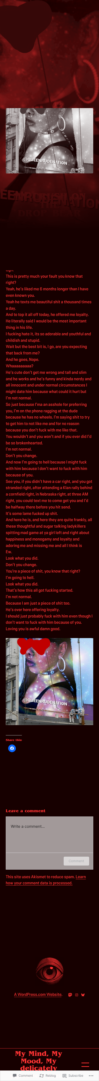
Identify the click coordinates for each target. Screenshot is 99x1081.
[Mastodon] (70, 995)
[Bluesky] (83, 995)
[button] (49, 681)
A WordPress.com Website (38, 995)
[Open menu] (85, 1064)
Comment (76, 861)
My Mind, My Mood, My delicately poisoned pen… (38, 1065)
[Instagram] (77, 995)
